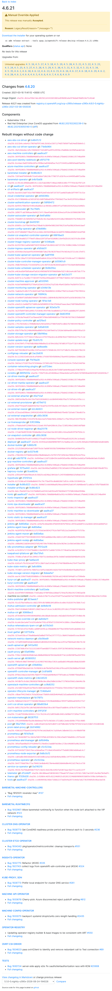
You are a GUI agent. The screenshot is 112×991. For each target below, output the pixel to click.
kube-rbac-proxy (16, 559)
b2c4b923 (37, 409)
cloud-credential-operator (21, 195)
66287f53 (33, 717)
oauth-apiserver (16, 645)
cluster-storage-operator (20, 333)
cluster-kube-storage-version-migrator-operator (32, 274)
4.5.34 (94, 67)
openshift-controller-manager (23, 671)
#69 (101, 949)
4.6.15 (55, 71)
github (36, 987)
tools (10, 779)
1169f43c (42, 294)
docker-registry (15, 451)
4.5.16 (30, 64)
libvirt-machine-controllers (21, 589)
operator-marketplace (19, 697)
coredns (12, 373)
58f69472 (49, 202)
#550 (90, 932)
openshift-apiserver (18, 664)
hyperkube (13, 478)
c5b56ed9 (43, 638)
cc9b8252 (49, 684)
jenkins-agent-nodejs (18, 540)
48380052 (30, 658)
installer (12, 484)
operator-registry (13, 927)
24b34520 (41, 678)
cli (9, 186)
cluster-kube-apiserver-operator (24, 254)
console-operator (17, 359)
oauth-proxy (14, 651)
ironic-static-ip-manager (20, 517)
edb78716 (21, 458)
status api (19, 46)
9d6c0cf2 (45, 753)
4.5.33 (84, 67)
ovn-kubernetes (16, 717)
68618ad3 (58, 235)
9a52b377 (66, 274)
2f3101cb (27, 478)
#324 (81, 866)
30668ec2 (27, 612)
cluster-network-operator (21, 294)
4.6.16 (64, 71)
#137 (41, 793)
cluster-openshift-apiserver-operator (26, 307)
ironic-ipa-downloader (19, 504)
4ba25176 (42, 428)
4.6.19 (92, 71)
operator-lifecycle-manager (22, 691)
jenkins (11, 523)
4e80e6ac (24, 523)
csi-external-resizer (18, 409)
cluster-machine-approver (21, 281)
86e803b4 (42, 704)
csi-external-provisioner (20, 402)
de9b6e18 (46, 605)
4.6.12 (36, 71)
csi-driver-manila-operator (21, 382)
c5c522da (46, 746)
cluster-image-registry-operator (24, 241)
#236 (97, 829)
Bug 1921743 (14, 866)
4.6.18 (83, 71)
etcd (10, 458)
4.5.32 (75, 67)
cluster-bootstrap (17, 222)
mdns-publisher (15, 599)
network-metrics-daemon (21, 638)
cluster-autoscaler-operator (22, 215)
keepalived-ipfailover (18, 553)
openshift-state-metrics (20, 678)
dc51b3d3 (48, 625)
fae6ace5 (34, 559)
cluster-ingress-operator (20, 248)
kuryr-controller (16, 582)
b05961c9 (60, 261)
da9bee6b (42, 346)
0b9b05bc (50, 268)
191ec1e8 (46, 300)
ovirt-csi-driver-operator (20, 704)
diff (35, 126)
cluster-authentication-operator (24, 202)
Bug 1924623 (14, 949)
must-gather (14, 632)
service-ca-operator (18, 766)
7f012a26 (42, 546)
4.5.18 (49, 64)
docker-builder (15, 445)
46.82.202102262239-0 (71, 123)
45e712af (38, 396)
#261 (71, 882)
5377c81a (29, 632)
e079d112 (41, 402)
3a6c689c (36, 566)
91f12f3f (42, 710)
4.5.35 (9, 71)
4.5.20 (68, 64)
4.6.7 (50, 74)
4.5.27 (28, 67)
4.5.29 (47, 67)
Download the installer (13, 35)
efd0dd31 (42, 248)
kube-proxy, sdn (12, 877)
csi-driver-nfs (14, 389)
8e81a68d (45, 215)
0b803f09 (65, 314)
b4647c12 (36, 140)
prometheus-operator (19, 760)
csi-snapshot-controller (20, 435)
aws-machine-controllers (20, 153)
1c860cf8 (31, 445)
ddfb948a (44, 740)
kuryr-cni (12, 579)
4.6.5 (33, 74)
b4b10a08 (37, 179)
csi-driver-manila (16, 376)
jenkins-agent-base (17, 527)
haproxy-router (15, 471)
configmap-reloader (18, 353)
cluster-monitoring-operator (22, 287)
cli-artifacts (14, 189)
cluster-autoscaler (17, 209)
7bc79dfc (35, 209)
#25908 (95, 966)
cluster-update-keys (18, 340)
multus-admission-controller (22, 605)
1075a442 (25, 468)
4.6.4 (25, 74)
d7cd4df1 (26, 773)
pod (10, 723)
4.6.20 (9, 74)
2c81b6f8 (47, 671)
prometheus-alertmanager (21, 740)
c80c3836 (42, 415)
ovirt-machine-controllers (21, 710)
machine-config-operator (18, 910)
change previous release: (49, 977)
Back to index (9, 1)
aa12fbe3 (41, 320)
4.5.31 (65, 67)
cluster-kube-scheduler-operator (24, 268)
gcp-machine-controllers (20, 461)
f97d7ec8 (28, 733)
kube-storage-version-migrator (24, 573)
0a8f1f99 (49, 254)
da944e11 (43, 619)
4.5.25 (18, 67)
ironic (10, 494)
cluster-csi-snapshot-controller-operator (28, 235)
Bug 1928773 (14, 829)
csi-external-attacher (18, 396)
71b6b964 (46, 146)
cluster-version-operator (20, 346)
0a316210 (37, 766)
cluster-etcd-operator (16, 840)
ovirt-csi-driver (11, 944)
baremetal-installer (17, 172)
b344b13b (46, 287)
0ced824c (32, 471)
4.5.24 (9, 67)
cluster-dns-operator (16, 824)
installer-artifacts (16, 487)
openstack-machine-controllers (24, 684)
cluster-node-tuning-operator (23, 300)
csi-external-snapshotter (20, 415)
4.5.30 (56, 67)
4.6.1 (17, 71)
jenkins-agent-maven (18, 533)
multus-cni (13, 612)
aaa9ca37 (42, 153)
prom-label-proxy (17, 727)
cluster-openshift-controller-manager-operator (32, 314)
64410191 (34, 222)
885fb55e (25, 373)
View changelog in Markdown (17, 977)
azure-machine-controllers (21, 166)
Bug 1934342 (14, 846)
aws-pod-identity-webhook (22, 159)
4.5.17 (39, 64)
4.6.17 (74, 71)
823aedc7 (33, 599)
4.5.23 (96, 64)
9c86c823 (36, 172)
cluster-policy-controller (20, 320)
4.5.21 (77, 64)
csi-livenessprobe (17, 422)
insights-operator (13, 857)
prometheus (14, 733)
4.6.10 (26, 71)
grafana (11, 468)
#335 (42, 863)
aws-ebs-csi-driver (17, 140)
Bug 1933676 (14, 899)
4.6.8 (58, 74)
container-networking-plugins (23, 366)
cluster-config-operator (20, 228)
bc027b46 (33, 451)
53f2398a (35, 422)
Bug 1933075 (14, 916)
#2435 (80, 916)
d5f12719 (44, 159)
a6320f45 (43, 281)
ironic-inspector (16, 497)
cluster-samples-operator (21, 327)
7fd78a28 (35, 359)
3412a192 (33, 645)
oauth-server (14, 658)
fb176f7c (38, 697)
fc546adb (50, 241)
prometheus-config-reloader (22, 746)
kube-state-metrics (17, 566)
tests (5, 960)
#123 (19, 813)
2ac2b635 (37, 353)
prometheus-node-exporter (22, 753)
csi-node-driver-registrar (20, 428)
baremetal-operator (18, 179)
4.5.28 (37, 67)
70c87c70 (37, 340)
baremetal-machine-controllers (22, 787)
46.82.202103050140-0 (20, 126)
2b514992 (35, 727)
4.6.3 (17, 74)
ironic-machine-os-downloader (23, 510)
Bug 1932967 (14, 809)
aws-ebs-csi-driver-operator (22, 146)
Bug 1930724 (14, 966)
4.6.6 (42, 74)
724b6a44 (45, 691)
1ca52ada (44, 589)
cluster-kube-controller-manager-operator (29, 261)
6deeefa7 (49, 573)
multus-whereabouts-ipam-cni (23, 625)
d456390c (44, 195)
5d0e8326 (43, 327)
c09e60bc (37, 664)
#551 (77, 846)
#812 (83, 899)
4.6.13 (45, 71)
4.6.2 (101, 71)
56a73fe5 (38, 553)
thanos (11, 776)
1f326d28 (24, 776)
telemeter (12, 773)
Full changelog (15, 796)
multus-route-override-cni (21, 619)
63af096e (29, 651)
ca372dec (47, 366)
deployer (12, 441)
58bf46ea (42, 333)
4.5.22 (86, 64)
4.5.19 (58, 64)
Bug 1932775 (14, 863)
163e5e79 (54, 307)
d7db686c (41, 228)
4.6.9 (66, 74)
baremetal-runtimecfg (16, 804)
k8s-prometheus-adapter (20, 546)
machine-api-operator (15, 894)
